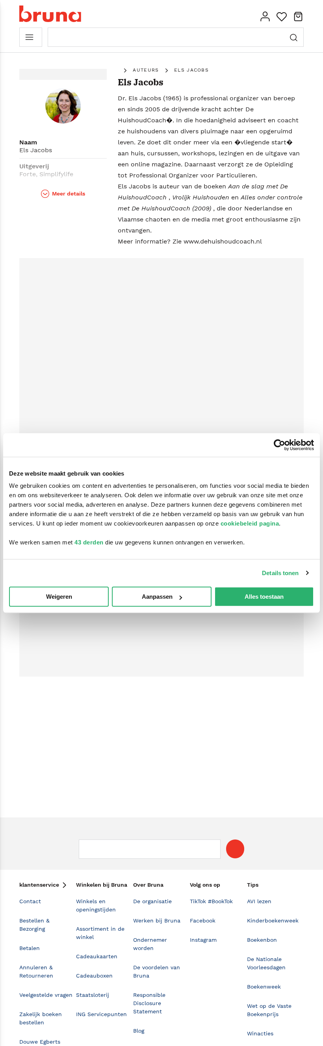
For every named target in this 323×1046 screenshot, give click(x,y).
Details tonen (280, 573)
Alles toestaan (264, 596)
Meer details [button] (68, 193)
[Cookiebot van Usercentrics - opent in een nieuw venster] (279, 445)
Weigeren (59, 596)
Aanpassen (157, 596)
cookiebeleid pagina (250, 523)
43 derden (89, 542)
